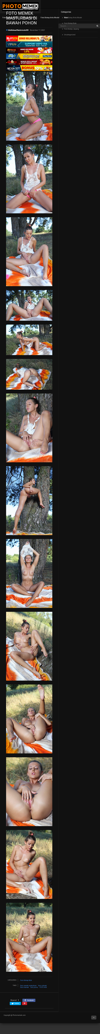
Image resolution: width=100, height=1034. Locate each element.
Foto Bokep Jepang (10, 18)
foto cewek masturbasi (28, 986)
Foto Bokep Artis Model (50, 18)
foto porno (34, 987)
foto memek (24, 987)
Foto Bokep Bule (29, 18)
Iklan (66, 18)
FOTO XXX (43, 987)
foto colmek (42, 986)
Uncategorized (69, 35)
